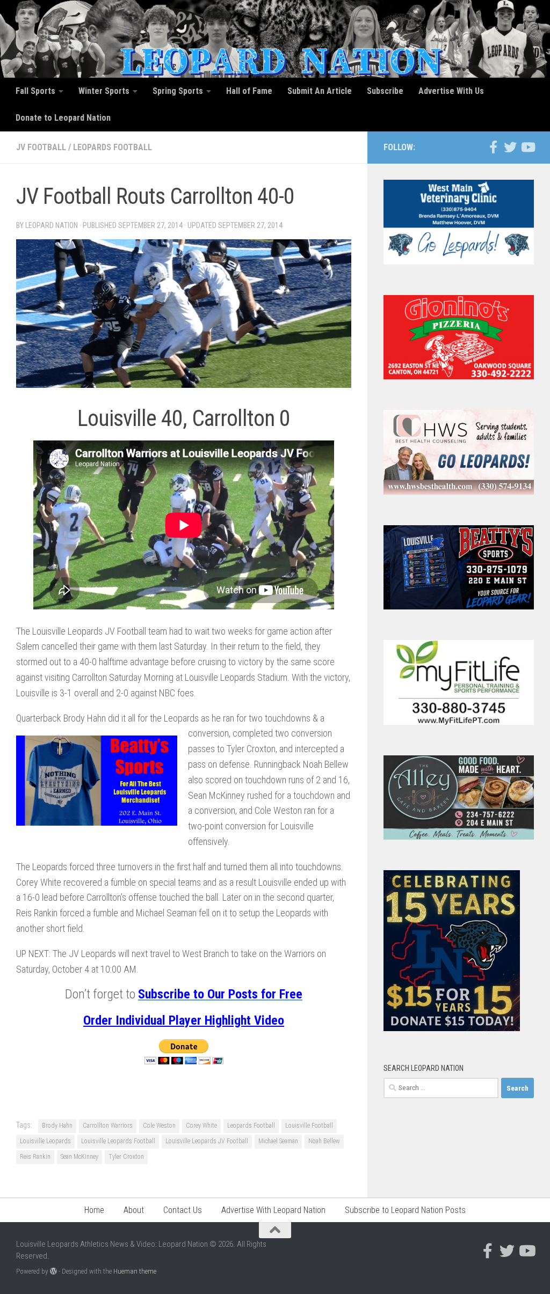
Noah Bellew (324, 1141)
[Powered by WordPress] (53, 1271)
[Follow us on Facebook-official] (493, 147)
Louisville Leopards (45, 1141)
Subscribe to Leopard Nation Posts (405, 1210)
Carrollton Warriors (108, 1125)
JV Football (41, 147)
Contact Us (182, 1210)
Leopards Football (112, 147)
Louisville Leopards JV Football (206, 1141)
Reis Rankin (35, 1156)
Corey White (201, 1125)
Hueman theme (134, 1271)
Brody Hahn (57, 1125)
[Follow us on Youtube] (527, 147)
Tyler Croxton (126, 1156)
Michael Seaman (278, 1141)
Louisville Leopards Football (118, 1141)
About (134, 1210)
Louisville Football (309, 1125)
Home (94, 1210)
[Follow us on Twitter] (510, 147)
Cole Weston (159, 1125)
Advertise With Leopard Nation (273, 1210)
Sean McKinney (79, 1156)
